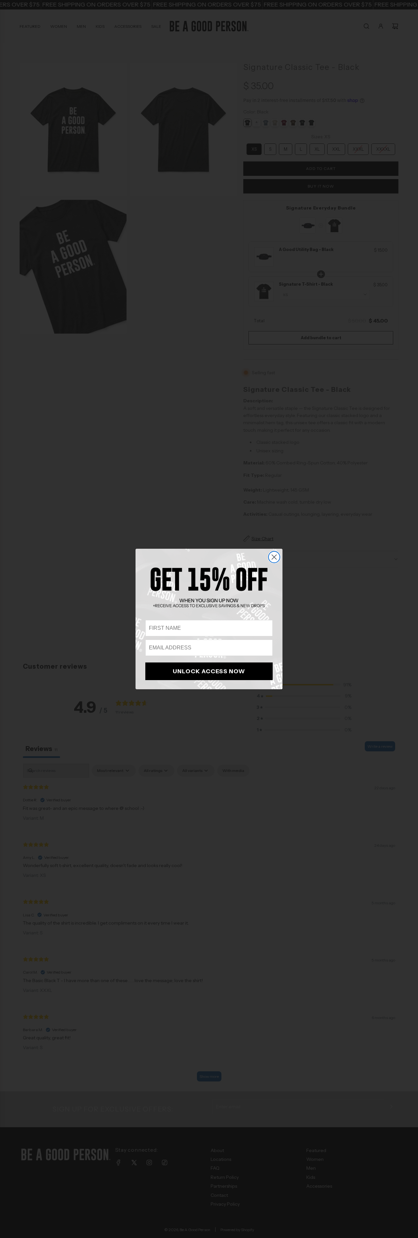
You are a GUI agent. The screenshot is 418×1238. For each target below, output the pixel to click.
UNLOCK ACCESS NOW (209, 671)
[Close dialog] (274, 557)
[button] (209, 587)
